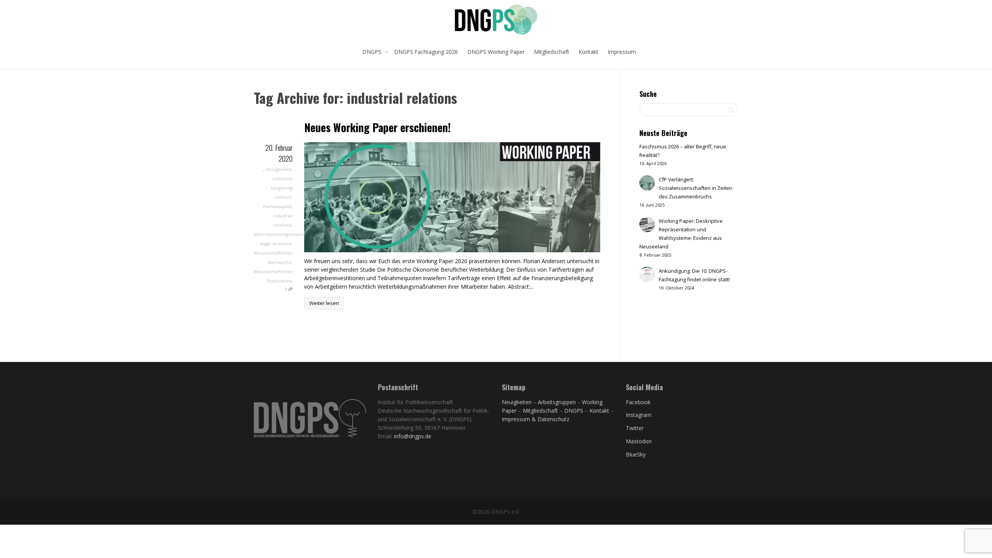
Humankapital (277, 206)
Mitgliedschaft (551, 51)
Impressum (622, 51)
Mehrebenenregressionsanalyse (287, 234)
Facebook (638, 402)
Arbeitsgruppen (557, 402)
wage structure (275, 243)
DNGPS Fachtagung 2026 (426, 51)
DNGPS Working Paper (496, 51)
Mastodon (639, 441)
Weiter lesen (324, 303)
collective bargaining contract (282, 188)
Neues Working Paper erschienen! (377, 127)
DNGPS (372, 51)
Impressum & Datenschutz (535, 419)
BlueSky (636, 454)
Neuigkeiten (278, 169)
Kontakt (588, 51)
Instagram (638, 414)
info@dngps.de (412, 436)
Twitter (635, 428)
